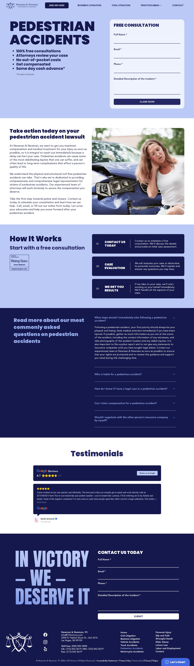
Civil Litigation (128, 635)
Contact (160, 651)
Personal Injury (163, 632)
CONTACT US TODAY (115, 244)
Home (124, 632)
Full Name (104, 559)
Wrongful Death (164, 638)
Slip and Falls (163, 635)
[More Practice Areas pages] (161, 5)
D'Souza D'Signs (150, 660)
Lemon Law (162, 645)
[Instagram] (45, 642)
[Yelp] (45, 649)
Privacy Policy (125, 660)
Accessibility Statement (107, 660)
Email (102, 571)
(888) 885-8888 (79, 646)
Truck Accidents (129, 645)
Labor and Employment (168, 648)
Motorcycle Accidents (132, 651)
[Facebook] (45, 634)
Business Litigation (130, 638)
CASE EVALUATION (115, 266)
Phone (102, 583)
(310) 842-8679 (74, 649)
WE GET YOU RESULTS (114, 289)
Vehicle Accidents (130, 642)
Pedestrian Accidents (132, 648)
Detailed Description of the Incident (119, 595)
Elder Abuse (162, 642)
